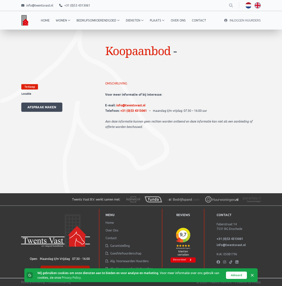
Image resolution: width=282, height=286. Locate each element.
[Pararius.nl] (252, 199)
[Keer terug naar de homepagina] (25, 20)
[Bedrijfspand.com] (184, 199)
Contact (199, 20)
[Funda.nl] (153, 199)
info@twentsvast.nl (130, 105)
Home (45, 20)
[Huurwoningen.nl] (221, 199)
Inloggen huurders (245, 20)
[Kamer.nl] (133, 199)
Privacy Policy (71, 277)
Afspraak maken (41, 107)
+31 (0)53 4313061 (134, 110)
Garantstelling (119, 245)
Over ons (178, 20)
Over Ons (112, 230)
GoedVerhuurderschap (125, 253)
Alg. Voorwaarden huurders (129, 261)
